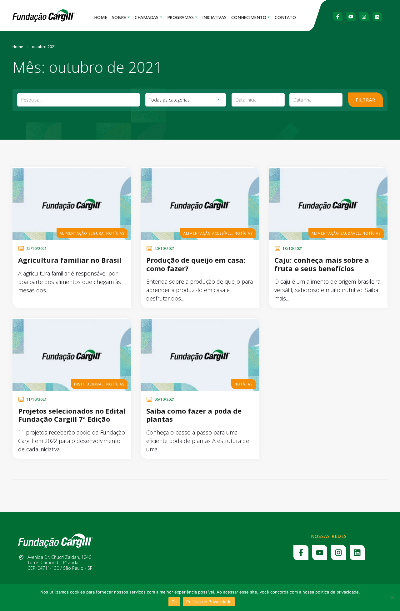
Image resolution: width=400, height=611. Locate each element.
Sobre (119, 17)
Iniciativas (214, 17)
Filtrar (365, 100)
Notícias (115, 233)
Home (100, 17)
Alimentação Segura (82, 233)
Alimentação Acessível (207, 233)
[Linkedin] (377, 16)
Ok (174, 601)
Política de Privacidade (209, 601)
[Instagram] (364, 16)
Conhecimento (248, 17)
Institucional (89, 384)
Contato (285, 17)
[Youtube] (351, 16)
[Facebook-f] (337, 16)
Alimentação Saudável (336, 233)
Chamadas (146, 17)
